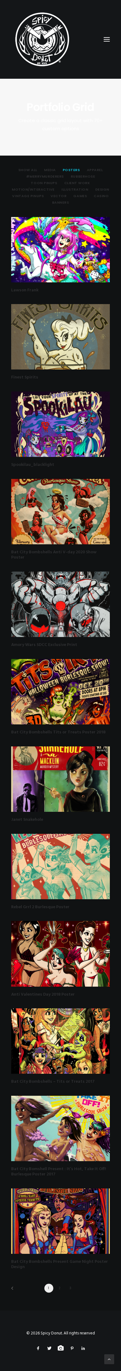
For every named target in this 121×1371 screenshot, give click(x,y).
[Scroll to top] (109, 1359)
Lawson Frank (24, 290)
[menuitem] (28, 170)
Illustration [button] (74, 189)
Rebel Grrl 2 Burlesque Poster (40, 907)
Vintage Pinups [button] (28, 195)
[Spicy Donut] (60, 39)
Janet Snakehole (27, 819)
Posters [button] (71, 169)
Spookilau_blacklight (32, 464)
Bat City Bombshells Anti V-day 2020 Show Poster (53, 555)
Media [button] (50, 169)
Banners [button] (60, 202)
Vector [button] (58, 195)
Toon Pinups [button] (44, 182)
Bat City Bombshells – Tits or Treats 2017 (53, 1081)
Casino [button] (101, 195)
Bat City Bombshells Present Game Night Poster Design (59, 1264)
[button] (60, 249)
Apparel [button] (95, 169)
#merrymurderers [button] (45, 176)
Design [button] (102, 189)
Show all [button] (27, 169)
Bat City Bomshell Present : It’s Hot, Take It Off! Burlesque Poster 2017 (58, 1171)
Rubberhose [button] (83, 176)
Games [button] (80, 195)
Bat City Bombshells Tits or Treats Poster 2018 (58, 732)
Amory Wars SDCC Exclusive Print (44, 644)
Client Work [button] (77, 182)
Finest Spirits (24, 377)
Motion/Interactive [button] (33, 189)
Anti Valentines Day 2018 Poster (43, 994)
